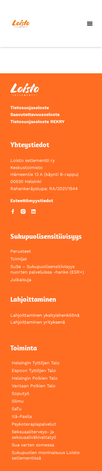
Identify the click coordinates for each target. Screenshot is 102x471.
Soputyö (20, 393)
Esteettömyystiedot (31, 200)
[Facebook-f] (12, 211)
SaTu (16, 408)
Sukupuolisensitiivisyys (46, 236)
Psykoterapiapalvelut (34, 424)
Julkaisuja (20, 279)
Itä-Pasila (22, 416)
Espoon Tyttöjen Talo (34, 370)
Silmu (18, 401)
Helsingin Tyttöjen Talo (36, 362)
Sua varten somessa (33, 444)
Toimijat (18, 258)
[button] (89, 23)
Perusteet (20, 251)
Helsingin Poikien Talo (35, 378)
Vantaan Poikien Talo (33, 385)
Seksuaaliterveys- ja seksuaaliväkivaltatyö (34, 434)
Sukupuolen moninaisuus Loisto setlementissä (46, 455)
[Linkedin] (33, 211)
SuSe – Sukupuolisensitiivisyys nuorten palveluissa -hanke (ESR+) (47, 269)
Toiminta (23, 347)
